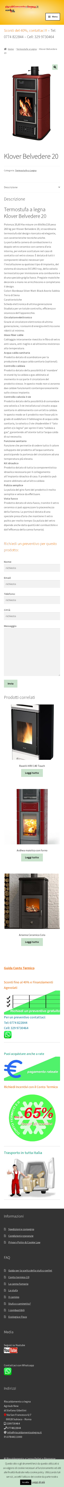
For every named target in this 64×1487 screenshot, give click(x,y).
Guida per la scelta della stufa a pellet (30, 1270)
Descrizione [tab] (11, 187)
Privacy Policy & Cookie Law (24, 1242)
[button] (55, 67)
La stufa (13, 1290)
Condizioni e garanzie (20, 1235)
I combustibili (16, 1310)
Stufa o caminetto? (19, 1303)
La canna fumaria (18, 1283)
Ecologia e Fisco (17, 1316)
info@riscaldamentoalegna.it (24, 1432)
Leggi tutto (32, 772)
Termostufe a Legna (26, 49)
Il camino (13, 1297)
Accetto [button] (25, 1482)
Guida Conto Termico (19, 968)
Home (11, 49)
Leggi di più (38, 1482)
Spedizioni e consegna (21, 1229)
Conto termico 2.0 (18, 1277)
